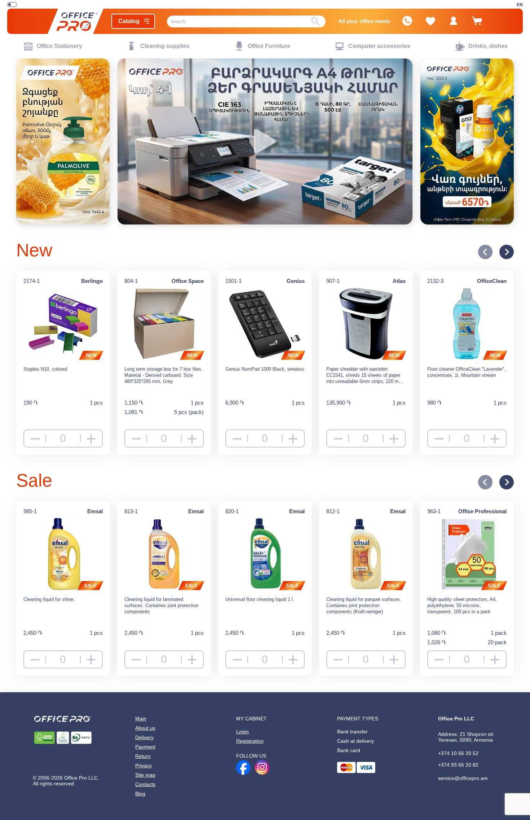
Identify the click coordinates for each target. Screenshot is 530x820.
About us (146, 730)
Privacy (144, 771)
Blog (141, 801)
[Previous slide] (485, 252)
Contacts (146, 791)
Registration (251, 744)
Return (144, 761)
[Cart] (480, 24)
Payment (146, 750)
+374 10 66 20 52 (458, 757)
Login (243, 734)
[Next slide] (506, 252)
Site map (146, 781)
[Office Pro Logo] (72, 21)
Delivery (145, 740)
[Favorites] (434, 21)
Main (141, 720)
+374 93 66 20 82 (459, 769)
